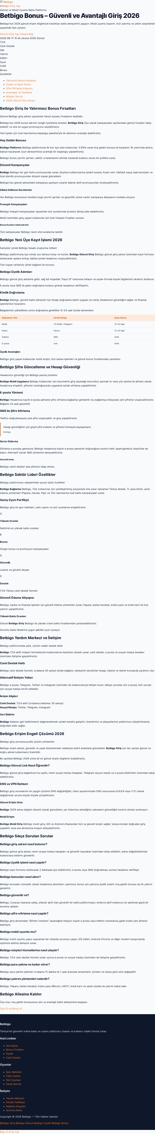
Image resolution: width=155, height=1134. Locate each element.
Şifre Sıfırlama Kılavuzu (19, 88)
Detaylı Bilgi (26, 34)
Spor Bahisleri (14, 1071)
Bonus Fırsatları (15, 1049)
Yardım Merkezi (15, 1098)
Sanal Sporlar (13, 1083)
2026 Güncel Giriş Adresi (20, 100)
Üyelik (9, 1053)
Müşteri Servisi (14, 96)
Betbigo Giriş (7, 1123)
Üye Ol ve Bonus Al (11, 1008)
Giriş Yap (15, 5)
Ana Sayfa (12, 1045)
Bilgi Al (4, 1131)
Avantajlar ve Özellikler (19, 92)
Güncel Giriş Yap (9, 34)
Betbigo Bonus (60, 1123)
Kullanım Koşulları (16, 1106)
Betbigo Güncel (24, 1123)
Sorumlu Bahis (14, 1110)
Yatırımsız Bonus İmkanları (21, 80)
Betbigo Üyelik (42, 1123)
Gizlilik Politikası (15, 1102)
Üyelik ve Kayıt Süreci (18, 84)
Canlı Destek (13, 1057)
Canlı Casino (13, 1075)
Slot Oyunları (13, 1079)
